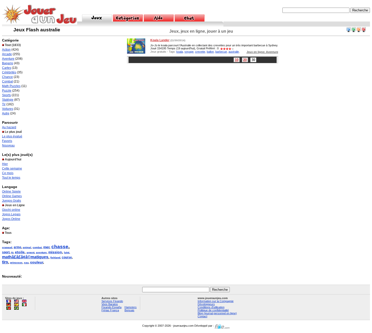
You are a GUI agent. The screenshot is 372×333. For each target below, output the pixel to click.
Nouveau (8, 145)
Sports (6, 95)
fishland (55, 257)
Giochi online (11, 210)
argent (30, 252)
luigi (66, 252)
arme (17, 247)
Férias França (110, 310)
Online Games (12, 196)
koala (179, 51)
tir (12, 252)
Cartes (6, 68)
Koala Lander (160, 40)
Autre (5, 113)
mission (55, 252)
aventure (41, 252)
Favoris (7, 141)
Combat (7, 81)
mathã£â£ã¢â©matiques (25, 257)
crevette (200, 51)
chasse (59, 246)
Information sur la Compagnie (216, 301)
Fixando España (111, 307)
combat (37, 247)
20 (245, 60)
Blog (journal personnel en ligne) (217, 313)
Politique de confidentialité (213, 310)
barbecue (221, 51)
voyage (189, 51)
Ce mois (7, 173)
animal (27, 247)
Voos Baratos (109, 304)
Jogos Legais (11, 214)
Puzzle (6, 90)
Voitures (7, 109)
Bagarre (7, 63)
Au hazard (9, 127)
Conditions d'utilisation (211, 307)
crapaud (7, 247)
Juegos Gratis (11, 200)
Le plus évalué (12, 136)
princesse (16, 262)
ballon (210, 51)
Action (6, 49)
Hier (5, 164)
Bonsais (129, 310)
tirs (5, 262)
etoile (20, 252)
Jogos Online (11, 219)
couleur (36, 262)
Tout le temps (11, 177)
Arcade (7, 54)
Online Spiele (11, 191)
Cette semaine (12, 168)
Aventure (8, 58)
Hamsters (131, 307)
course (67, 257)
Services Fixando (112, 301)
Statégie (7, 99)
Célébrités (9, 72)
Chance (7, 77)
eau (26, 262)
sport (6, 252)
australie (234, 51)
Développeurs (206, 304)
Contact (202, 316)
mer (46, 247)
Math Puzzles (11, 86)
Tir (4, 104)
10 (236, 60)
